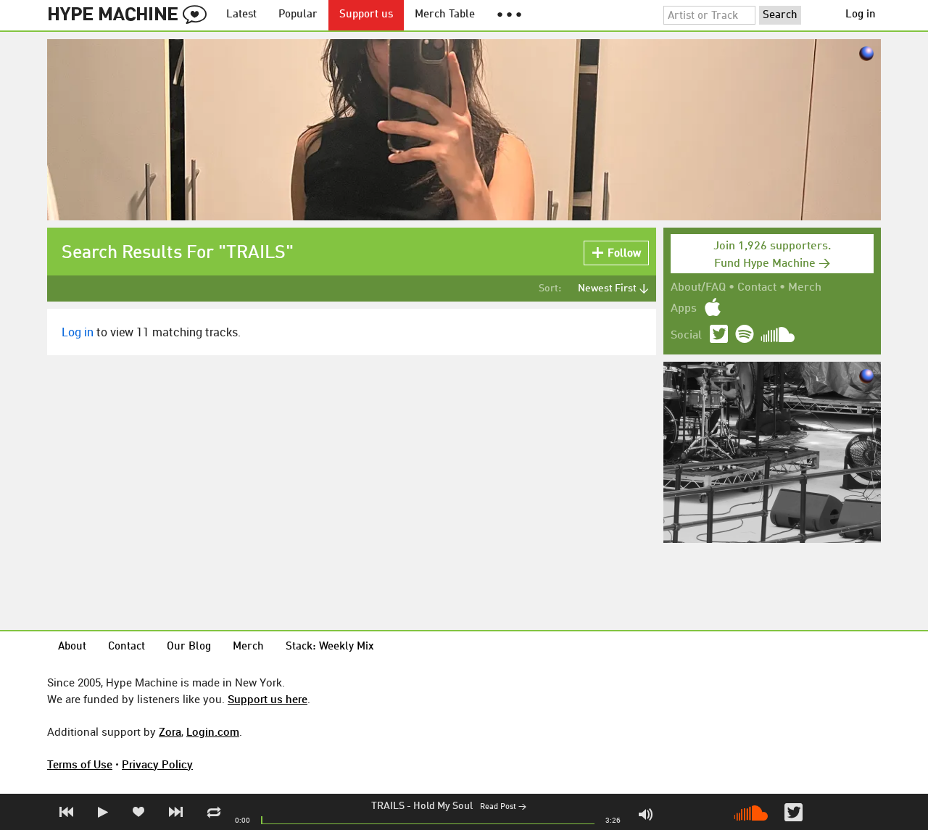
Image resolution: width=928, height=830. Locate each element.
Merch (804, 288)
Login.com (212, 731)
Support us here (267, 699)
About (72, 647)
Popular (298, 14)
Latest (241, 14)
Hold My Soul (443, 806)
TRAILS (388, 806)
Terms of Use (79, 764)
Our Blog (189, 647)
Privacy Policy (157, 764)
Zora (170, 731)
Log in (860, 14)
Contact (756, 288)
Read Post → (503, 807)
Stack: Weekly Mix (330, 647)
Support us (366, 14)
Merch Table (445, 14)
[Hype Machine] (131, 15)
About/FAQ (698, 288)
